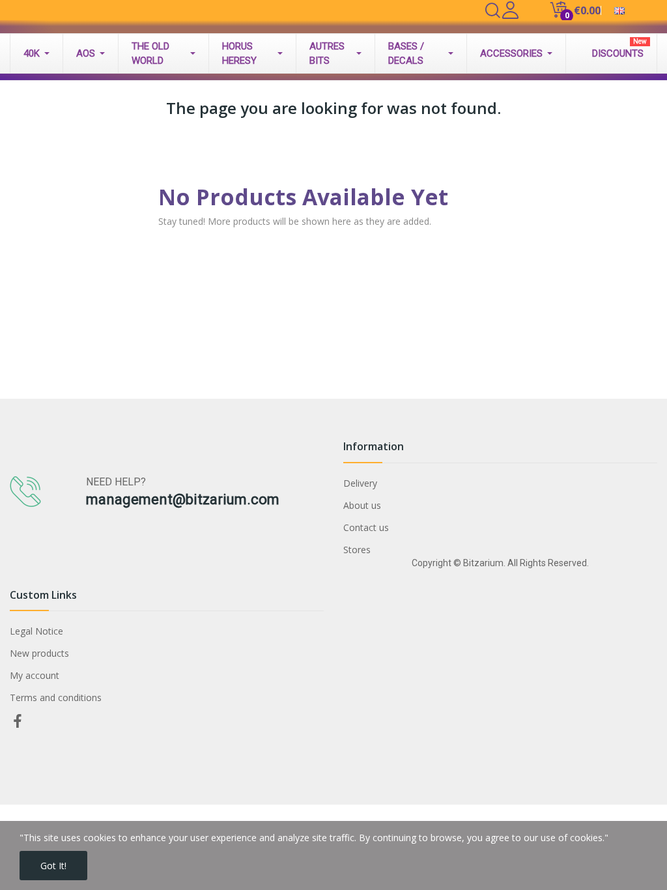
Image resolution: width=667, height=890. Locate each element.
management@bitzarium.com (182, 499)
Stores (357, 549)
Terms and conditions (56, 697)
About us (362, 505)
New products (39, 653)
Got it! (53, 865)
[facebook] (17, 721)
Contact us (366, 527)
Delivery (360, 483)
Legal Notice (36, 631)
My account (34, 675)
